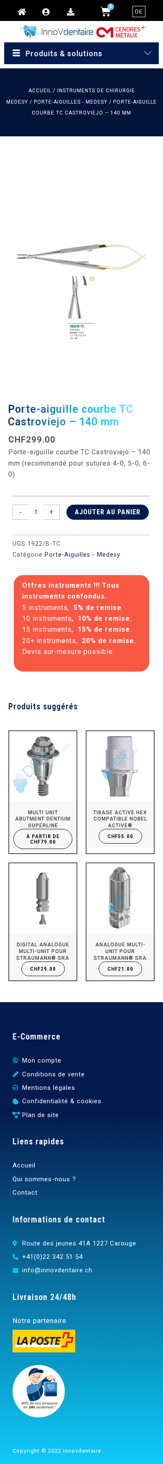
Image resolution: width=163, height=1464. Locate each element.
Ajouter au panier (107, 512)
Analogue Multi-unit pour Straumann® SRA (120, 951)
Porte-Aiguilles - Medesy (70, 102)
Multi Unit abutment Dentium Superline (43, 819)
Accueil (39, 91)
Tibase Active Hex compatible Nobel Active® (120, 819)
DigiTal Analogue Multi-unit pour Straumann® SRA (42, 951)
